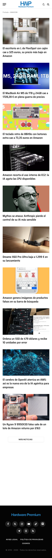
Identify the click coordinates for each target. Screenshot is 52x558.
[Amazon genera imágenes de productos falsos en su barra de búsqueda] (26, 280)
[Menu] (4, 4)
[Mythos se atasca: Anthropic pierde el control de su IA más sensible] (26, 199)
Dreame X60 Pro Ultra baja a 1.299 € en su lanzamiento (25, 259)
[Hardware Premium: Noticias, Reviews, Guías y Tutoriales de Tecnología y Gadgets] (25, 4)
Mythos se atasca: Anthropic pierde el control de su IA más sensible (24, 218)
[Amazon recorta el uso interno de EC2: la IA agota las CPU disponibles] (26, 158)
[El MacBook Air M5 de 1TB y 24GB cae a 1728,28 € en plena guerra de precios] (26, 76)
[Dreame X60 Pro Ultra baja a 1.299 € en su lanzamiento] (26, 239)
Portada (6, 12)
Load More (26, 439)
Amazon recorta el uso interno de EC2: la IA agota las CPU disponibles (26, 177)
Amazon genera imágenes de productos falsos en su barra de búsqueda (25, 300)
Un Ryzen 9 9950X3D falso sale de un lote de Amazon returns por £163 (24, 426)
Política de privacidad (31, 539)
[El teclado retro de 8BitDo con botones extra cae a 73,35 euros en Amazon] (26, 117)
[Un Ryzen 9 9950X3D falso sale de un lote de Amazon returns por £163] (26, 407)
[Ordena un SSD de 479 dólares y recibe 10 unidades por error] (26, 321)
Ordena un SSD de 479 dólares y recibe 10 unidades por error (25, 340)
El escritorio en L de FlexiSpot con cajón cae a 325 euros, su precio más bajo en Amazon (25, 52)
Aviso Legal (12, 539)
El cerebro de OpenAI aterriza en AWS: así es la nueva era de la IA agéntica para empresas (26, 383)
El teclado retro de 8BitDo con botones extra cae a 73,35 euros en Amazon (25, 136)
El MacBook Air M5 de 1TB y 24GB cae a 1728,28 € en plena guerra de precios (25, 95)
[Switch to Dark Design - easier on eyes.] (43, 4)
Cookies (26, 543)
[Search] (48, 4)
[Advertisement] (26, 474)
